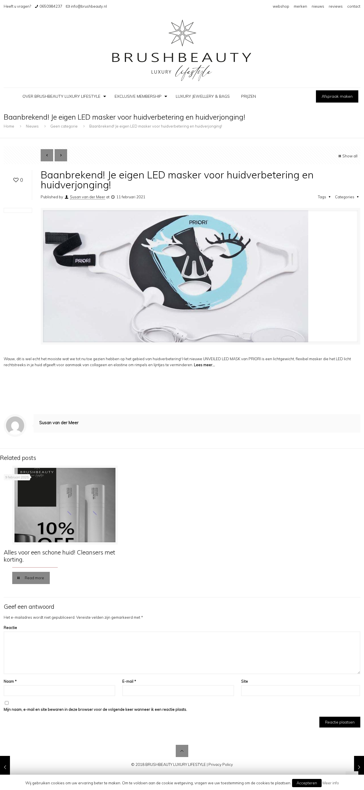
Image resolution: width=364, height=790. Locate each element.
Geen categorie (64, 126)
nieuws (318, 6)
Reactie (10, 627)
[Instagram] (197, 773)
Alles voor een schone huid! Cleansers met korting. (59, 556)
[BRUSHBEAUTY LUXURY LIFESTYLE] (182, 50)
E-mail (129, 681)
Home (9, 126)
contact (353, 6)
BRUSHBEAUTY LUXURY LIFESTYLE (175, 764)
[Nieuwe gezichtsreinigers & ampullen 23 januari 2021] (5, 767)
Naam (10, 681)
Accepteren (307, 783)
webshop (281, 6)
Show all (349, 156)
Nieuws (32, 126)
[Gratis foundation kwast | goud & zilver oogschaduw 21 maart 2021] (359, 767)
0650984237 (51, 6)
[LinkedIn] (182, 773)
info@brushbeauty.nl (89, 6)
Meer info (330, 783)
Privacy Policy (220, 764)
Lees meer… (204, 364)
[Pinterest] (190, 773)
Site (244, 681)
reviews (336, 6)
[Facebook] (166, 773)
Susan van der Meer (87, 197)
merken (300, 6)
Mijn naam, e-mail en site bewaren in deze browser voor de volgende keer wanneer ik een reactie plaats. (95, 709)
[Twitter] (174, 773)
